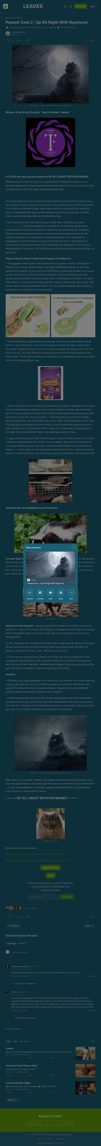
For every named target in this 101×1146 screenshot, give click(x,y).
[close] (74, 547)
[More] (71, 592)
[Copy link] (30, 592)
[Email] (50, 592)
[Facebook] (40, 592)
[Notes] (61, 592)
